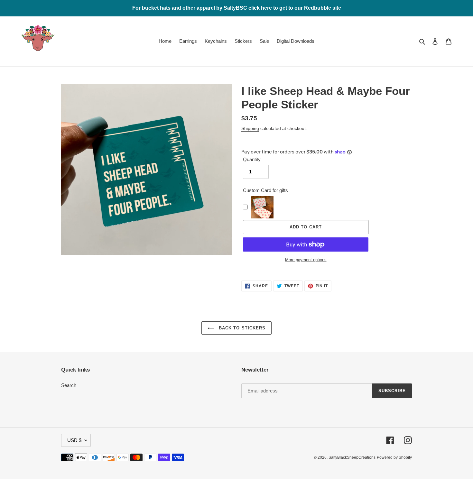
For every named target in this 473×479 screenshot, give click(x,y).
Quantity (252, 159)
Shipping (250, 128)
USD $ (74, 440)
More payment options (306, 259)
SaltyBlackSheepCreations (352, 457)
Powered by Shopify (394, 457)
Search (68, 385)
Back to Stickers (241, 328)
